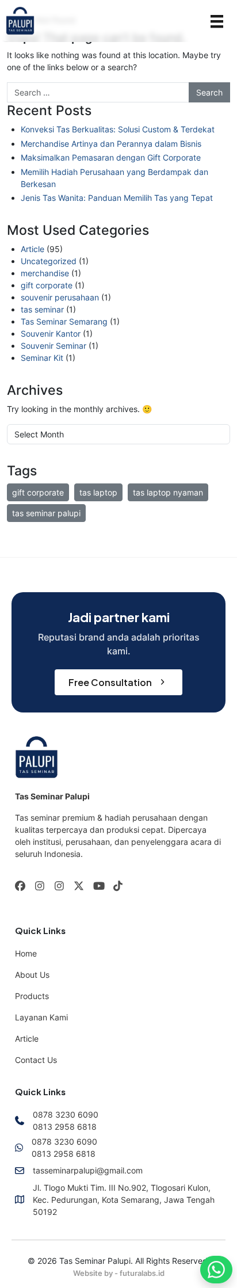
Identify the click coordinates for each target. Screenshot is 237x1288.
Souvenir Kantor (51, 333)
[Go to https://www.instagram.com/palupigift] (59, 887)
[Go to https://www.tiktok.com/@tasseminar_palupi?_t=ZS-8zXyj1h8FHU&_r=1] (118, 887)
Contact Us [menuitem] (36, 1060)
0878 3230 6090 (65, 1114)
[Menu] (216, 21)
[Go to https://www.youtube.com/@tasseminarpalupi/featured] (98, 887)
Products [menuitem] (32, 996)
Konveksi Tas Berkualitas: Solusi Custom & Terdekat (118, 129)
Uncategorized (49, 261)
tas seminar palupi (46, 513)
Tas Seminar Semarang (64, 321)
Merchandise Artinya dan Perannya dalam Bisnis (111, 143)
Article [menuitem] (27, 1038)
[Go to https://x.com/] (79, 887)
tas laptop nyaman (168, 492)
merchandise (45, 273)
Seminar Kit (42, 358)
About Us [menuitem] (32, 975)
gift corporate (46, 285)
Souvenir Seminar (53, 345)
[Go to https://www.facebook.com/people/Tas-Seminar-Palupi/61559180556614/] (20, 887)
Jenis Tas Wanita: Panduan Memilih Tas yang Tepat (117, 198)
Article (32, 249)
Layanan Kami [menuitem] (41, 1017)
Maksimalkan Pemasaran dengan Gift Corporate (111, 157)
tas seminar (42, 309)
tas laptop (98, 492)
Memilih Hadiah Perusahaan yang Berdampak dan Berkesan (114, 178)
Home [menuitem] (26, 953)
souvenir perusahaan (60, 297)
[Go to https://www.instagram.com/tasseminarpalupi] (40, 887)
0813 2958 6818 (65, 1126)
